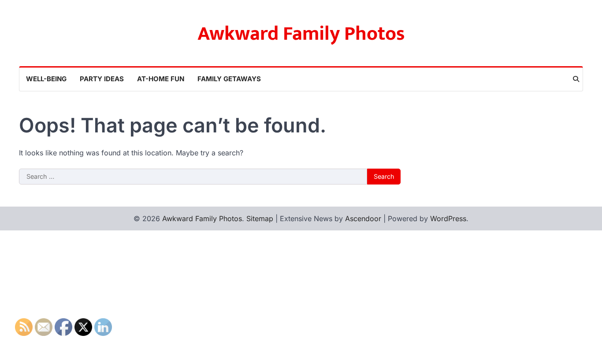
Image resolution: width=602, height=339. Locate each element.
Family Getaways (229, 79)
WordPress (448, 218)
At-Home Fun (160, 79)
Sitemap (259, 218)
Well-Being (46, 79)
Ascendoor (363, 218)
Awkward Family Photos (301, 33)
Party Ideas (102, 79)
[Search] (576, 79)
